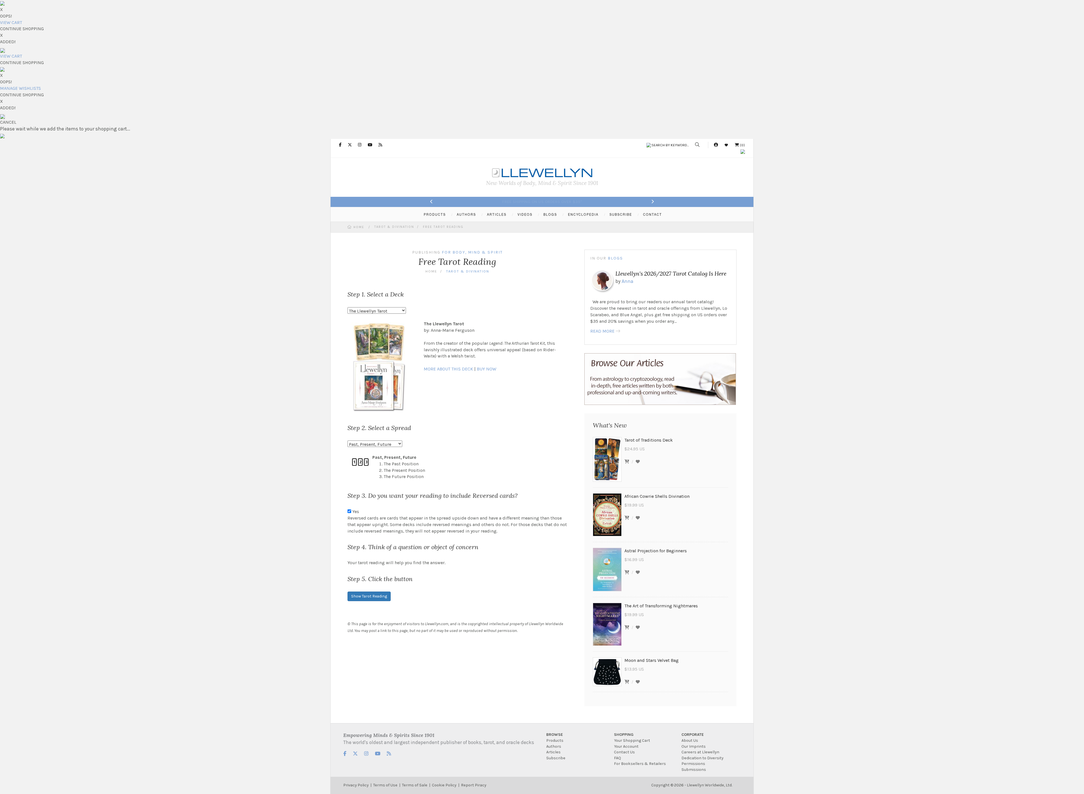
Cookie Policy (444, 785)
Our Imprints (693, 746)
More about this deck (448, 369)
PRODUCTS (435, 214)
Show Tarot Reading (369, 596)
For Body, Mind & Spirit (472, 252)
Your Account (626, 746)
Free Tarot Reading (443, 227)
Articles (553, 752)
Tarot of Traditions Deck (648, 440)
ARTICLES (496, 214)
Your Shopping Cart (632, 740)
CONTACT (652, 214)
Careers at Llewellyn (700, 752)
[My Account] (716, 145)
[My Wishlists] (726, 145)
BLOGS (550, 214)
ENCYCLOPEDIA (583, 214)
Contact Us (624, 752)
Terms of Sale (414, 785)
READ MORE (602, 331)
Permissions (693, 763)
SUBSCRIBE (620, 214)
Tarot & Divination (394, 227)
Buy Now (486, 369)
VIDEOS (524, 214)
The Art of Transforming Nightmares (661, 605)
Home (359, 227)
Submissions (693, 769)
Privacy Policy (356, 785)
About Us (689, 740)
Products (554, 740)
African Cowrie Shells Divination (657, 496)
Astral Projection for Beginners (655, 550)
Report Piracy (473, 785)
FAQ (617, 758)
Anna (627, 281)
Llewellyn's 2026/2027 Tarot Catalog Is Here (670, 273)
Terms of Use (385, 785)
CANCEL (8, 122)
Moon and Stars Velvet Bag (651, 660)
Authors (553, 746)
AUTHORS (466, 214)
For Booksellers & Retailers (640, 763)
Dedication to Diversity (702, 758)
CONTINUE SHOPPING (22, 28)
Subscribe (555, 758)
